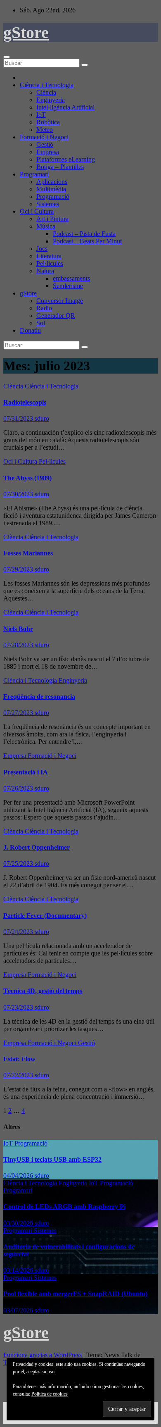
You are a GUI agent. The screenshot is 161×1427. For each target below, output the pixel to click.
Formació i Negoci (44, 137)
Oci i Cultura (37, 211)
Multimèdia (51, 189)
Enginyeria (50, 99)
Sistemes (47, 203)
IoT (41, 114)
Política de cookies (49, 1394)
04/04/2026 (19, 1175)
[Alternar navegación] (6, 57)
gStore (26, 32)
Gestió (44, 144)
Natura (45, 270)
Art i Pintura (52, 218)
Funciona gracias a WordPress (43, 1354)
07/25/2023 (19, 863)
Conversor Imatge (59, 300)
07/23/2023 (19, 1007)
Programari (34, 174)
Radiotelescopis (24, 402)
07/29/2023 (19, 569)
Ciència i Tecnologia (46, 84)
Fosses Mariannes (28, 553)
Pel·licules (49, 263)
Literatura (49, 256)
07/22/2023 (19, 1075)
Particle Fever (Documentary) (45, 915)
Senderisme (68, 285)
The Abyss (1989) (27, 477)
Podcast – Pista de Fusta (84, 233)
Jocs (41, 248)
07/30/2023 (19, 494)
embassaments (71, 278)
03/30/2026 (19, 1223)
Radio (44, 308)
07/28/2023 (19, 644)
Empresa (47, 151)
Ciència (46, 92)
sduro (42, 418)
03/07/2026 (19, 1310)
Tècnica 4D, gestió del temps (42, 990)
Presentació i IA (25, 772)
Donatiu (30, 330)
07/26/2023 (19, 788)
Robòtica (48, 122)
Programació (52, 196)
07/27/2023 (19, 712)
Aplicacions (51, 181)
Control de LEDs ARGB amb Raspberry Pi (64, 1206)
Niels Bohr (18, 628)
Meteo (44, 129)
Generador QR (55, 315)
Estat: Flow (19, 1059)
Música (45, 226)
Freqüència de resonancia (39, 696)
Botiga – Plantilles (60, 166)
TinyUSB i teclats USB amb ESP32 (52, 1159)
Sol (40, 322)
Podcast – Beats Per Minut (87, 241)
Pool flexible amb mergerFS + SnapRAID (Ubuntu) (75, 1293)
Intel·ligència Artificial (65, 107)
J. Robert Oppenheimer (36, 847)
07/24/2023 (19, 931)
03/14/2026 (19, 1270)
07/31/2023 (19, 418)
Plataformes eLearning (65, 159)
